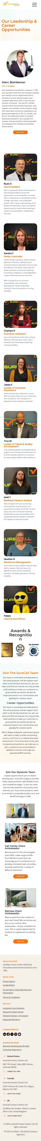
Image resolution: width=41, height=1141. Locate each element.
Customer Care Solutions (13, 1008)
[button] (30, 815)
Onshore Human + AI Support (15, 1015)
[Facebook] (8, 1034)
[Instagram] (15, 1034)
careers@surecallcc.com (24, 793)
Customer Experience (12, 1049)
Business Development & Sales (16, 1046)
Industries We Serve (11, 1019)
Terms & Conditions (11, 997)
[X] (12, 1034)
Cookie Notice (9, 985)
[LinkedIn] (4, 1034)
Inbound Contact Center (13, 1012)
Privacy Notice (9, 981)
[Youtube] (19, 1034)
